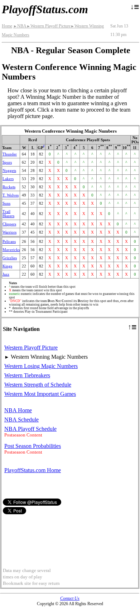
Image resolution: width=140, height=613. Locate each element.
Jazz (6, 274)
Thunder (10, 154)
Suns (6, 203)
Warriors (9, 232)
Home (7, 26)
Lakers (8, 179)
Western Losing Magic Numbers (41, 366)
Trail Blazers (8, 213)
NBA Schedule (21, 420)
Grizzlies (10, 258)
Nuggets (9, 170)
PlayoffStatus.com (45, 9)
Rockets (9, 187)
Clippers (9, 224)
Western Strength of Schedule (37, 385)
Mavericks (11, 249)
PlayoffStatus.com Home (32, 470)
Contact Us (69, 598)
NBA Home (18, 410)
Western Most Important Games (40, 394)
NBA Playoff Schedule (30, 429)
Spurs (7, 162)
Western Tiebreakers (27, 375)
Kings (7, 266)
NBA (19, 26)
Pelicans (9, 241)
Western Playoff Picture (48, 26)
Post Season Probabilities (32, 446)
